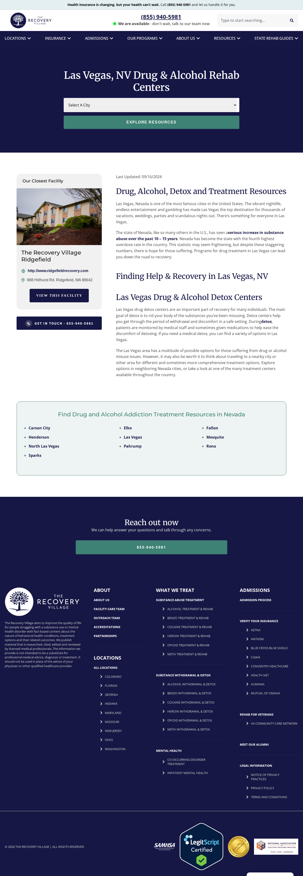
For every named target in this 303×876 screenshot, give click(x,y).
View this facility (59, 295)
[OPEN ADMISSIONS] (111, 38)
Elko (128, 428)
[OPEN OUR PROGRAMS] (161, 38)
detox (266, 321)
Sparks (35, 455)
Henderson (39, 437)
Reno (211, 446)
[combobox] (250, 20)
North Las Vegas (44, 446)
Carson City (39, 428)
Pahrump (133, 446)
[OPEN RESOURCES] (239, 38)
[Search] (291, 20)
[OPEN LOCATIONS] (29, 38)
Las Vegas (133, 437)
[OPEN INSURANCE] (69, 38)
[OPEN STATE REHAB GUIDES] (296, 38)
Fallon (212, 428)
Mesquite (215, 437)
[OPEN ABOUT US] (198, 38)
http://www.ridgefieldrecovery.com (58, 271)
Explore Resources (151, 122)
